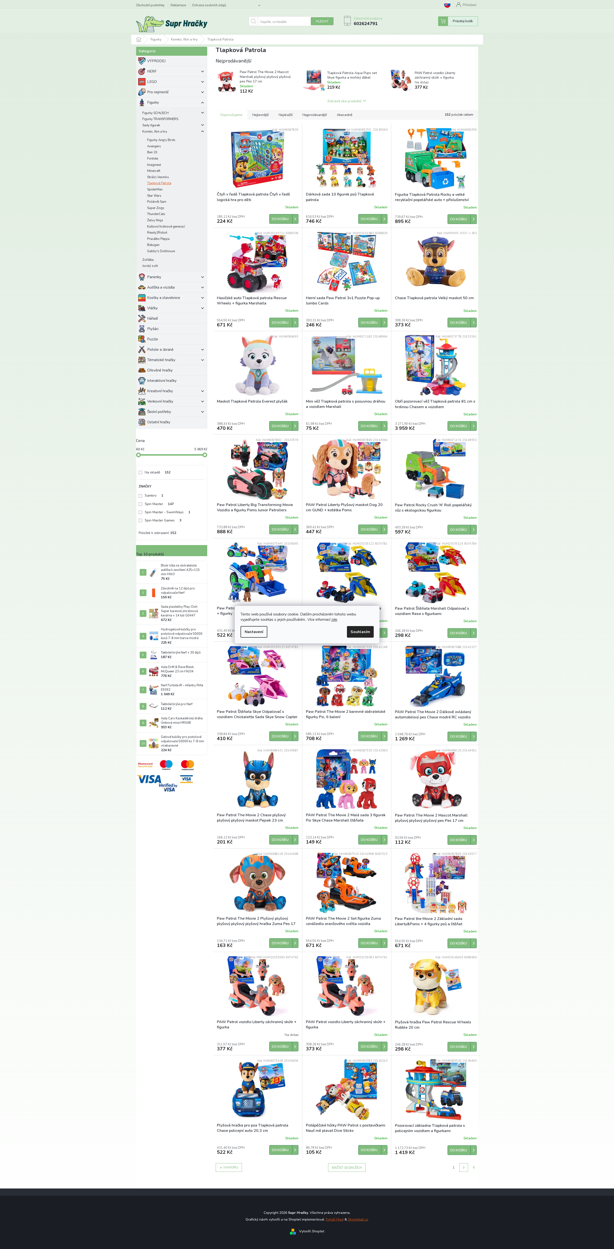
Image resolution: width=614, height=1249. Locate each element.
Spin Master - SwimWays (167, 512)
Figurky (153, 102)
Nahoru (231, 1167)
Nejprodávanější (315, 115)
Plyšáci (153, 328)
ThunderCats (156, 214)
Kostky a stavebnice (163, 297)
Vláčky (152, 308)
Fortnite (152, 158)
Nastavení (254, 632)
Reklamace (178, 5)
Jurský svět (150, 266)
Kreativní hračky (160, 391)
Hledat (322, 21)
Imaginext (154, 165)
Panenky (154, 277)
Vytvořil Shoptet (311, 1231)
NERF (152, 71)
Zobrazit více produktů (344, 101)
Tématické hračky (161, 360)
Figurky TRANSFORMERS (160, 119)
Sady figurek (151, 125)
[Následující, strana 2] (463, 1167)
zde (334, 619)
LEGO (152, 81)
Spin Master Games (163, 520)
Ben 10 (152, 152)
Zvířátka (148, 260)
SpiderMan (155, 189)
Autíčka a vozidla (161, 287)
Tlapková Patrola (159, 183)
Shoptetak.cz (358, 1219)
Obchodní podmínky (150, 5)
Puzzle (152, 339)
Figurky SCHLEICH (155, 113)
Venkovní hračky (160, 401)
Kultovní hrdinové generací (166, 226)
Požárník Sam (156, 202)
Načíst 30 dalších (347, 1167)
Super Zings (155, 208)
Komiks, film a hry (154, 131)
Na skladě (158, 472)
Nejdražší (286, 115)
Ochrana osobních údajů (209, 5)
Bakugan (153, 245)
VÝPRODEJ (156, 61)
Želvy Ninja (155, 220)
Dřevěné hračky (160, 370)
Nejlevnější (260, 115)
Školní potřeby (159, 411)
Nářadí (152, 318)
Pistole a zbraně (160, 349)
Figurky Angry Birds (161, 140)
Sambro (154, 495)
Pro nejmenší (157, 92)
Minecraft (153, 171)
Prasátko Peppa (158, 239)
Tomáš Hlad (334, 1219)
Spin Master (159, 504)
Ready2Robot (157, 232)
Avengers (154, 146)
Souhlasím (360, 632)
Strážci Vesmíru (158, 177)
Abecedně (344, 115)
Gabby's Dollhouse (161, 251)
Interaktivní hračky (162, 380)
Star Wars (154, 196)
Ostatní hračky (158, 422)
